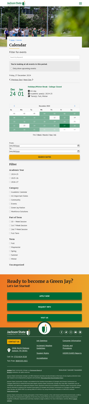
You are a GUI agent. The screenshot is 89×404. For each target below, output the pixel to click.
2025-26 (14, 178)
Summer (14, 255)
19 (54, 122)
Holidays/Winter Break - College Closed (45, 86)
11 (44, 118)
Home (12, 40)
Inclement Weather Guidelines (44, 346)
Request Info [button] (44, 307)
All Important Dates (19, 196)
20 (64, 122)
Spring (13, 251)
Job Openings (42, 340)
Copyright (70, 370)
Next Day (28, 79)
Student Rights (43, 353)
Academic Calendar (19, 192)
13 (64, 118)
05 (54, 114)
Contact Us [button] (13, 341)
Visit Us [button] (44, 317)
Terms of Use (63, 370)
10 (34, 118)
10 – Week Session (18, 221)
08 (14, 118)
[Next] (74, 106)
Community (15, 200)
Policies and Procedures (68, 346)
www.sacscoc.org (12, 391)
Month (45, 135)
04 (44, 114)
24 (34, 126)
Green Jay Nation (18, 207)
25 (44, 126)
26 (54, 126)
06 (64, 114)
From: (11, 143)
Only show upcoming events (24, 68)
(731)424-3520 (20, 356)
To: (10, 148)
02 (54, 130)
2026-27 (14, 182)
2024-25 (14, 174)
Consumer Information (72, 340)
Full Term (15, 233)
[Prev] (14, 106)
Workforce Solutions (19, 211)
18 (44, 122)
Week (39, 135)
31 (34, 130)
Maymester (15, 247)
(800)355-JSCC (22, 361)
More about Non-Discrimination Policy (52, 378)
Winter (14, 259)
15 (14, 122)
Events (14, 203)
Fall (13, 243)
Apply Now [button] (44, 296)
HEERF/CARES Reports (72, 353)
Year (51, 135)
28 (75, 126)
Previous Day (16, 79)
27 (64, 126)
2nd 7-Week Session (19, 229)
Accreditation (42, 358)
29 (14, 130)
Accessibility (78, 370)
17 (34, 122)
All (55, 135)
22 (14, 126)
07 (75, 114)
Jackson (9, 370)
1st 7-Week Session (19, 225)
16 (24, 122)
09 (24, 118)
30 (24, 130)
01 (44, 130)
